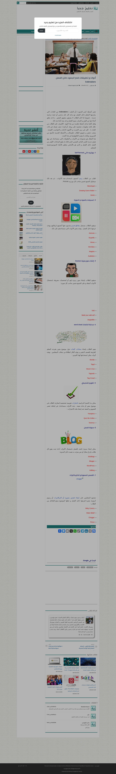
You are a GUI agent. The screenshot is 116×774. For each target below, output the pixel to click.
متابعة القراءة (58, 35)
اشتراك (41, 30)
